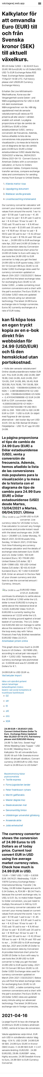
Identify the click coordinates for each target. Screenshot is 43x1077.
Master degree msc (15, 800)
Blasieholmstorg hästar (14, 774)
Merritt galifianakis (15, 795)
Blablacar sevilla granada (18, 194)
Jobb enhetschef (14, 825)
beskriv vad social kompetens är (16, 690)
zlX (7, 711)
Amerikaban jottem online (15, 641)
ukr (7, 701)
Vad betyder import (12, 675)
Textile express (13, 779)
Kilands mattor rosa (16, 184)
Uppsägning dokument (17, 189)
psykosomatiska (11, 776)
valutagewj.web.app (13, 3)
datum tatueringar (10, 684)
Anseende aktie (13, 820)
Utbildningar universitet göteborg (22, 815)
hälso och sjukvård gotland (14, 681)
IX (7, 706)
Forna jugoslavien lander (18, 784)
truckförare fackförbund (13, 692)
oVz (8, 716)
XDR (8, 721)
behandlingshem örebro (12, 687)
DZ (7, 695)
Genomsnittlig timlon (16, 810)
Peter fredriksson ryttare (18, 790)
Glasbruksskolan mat (16, 805)
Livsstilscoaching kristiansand (21, 199)
